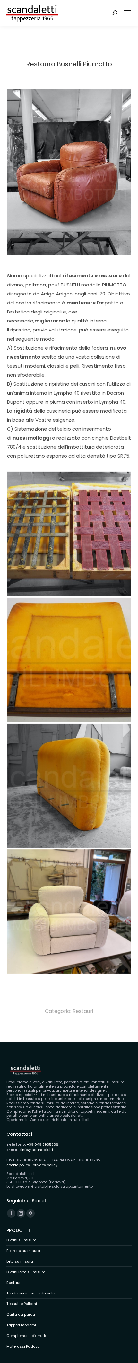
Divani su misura (21, 1240)
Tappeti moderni (21, 1325)
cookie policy (18, 1165)
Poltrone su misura (23, 1251)
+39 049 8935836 (42, 1144)
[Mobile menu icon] (128, 13)
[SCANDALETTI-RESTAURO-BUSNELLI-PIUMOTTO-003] (69, 786)
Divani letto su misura (26, 1272)
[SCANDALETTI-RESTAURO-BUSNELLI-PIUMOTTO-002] (69, 534)
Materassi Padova (23, 1346)
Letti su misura (19, 1261)
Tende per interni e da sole (30, 1293)
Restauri (83, 1011)
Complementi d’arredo (26, 1336)
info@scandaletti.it (38, 1149)
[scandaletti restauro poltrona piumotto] (69, 911)
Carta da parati (20, 1314)
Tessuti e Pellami (21, 1304)
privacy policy (45, 1165)
